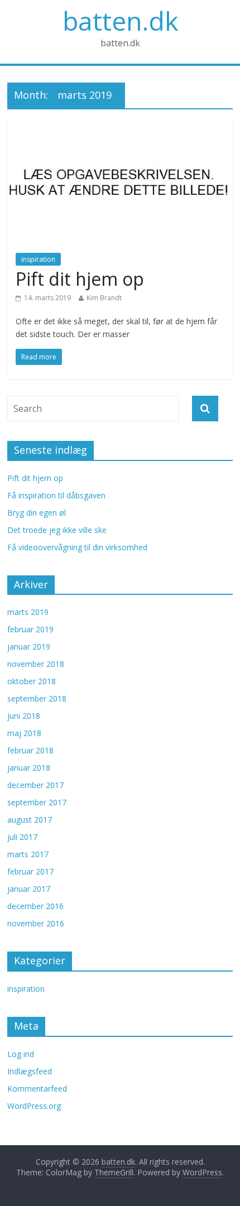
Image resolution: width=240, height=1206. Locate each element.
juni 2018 (23, 715)
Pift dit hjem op (80, 279)
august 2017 (29, 819)
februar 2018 (30, 750)
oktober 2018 (31, 681)
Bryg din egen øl (36, 512)
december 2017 (35, 785)
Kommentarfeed (37, 1088)
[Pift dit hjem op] (120, 124)
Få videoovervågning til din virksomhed (77, 547)
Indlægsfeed (29, 1071)
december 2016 (35, 906)
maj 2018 (24, 733)
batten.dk (120, 20)
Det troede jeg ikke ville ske (57, 530)
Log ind (20, 1054)
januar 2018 (28, 767)
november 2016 (35, 923)
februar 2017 (30, 871)
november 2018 (35, 664)
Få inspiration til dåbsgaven (56, 495)
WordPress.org (34, 1106)
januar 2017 (28, 888)
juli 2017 (22, 837)
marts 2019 (28, 612)
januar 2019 (28, 646)
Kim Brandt (104, 297)
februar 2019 (30, 629)
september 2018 (36, 698)
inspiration (38, 259)
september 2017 (36, 802)
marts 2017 (28, 854)
